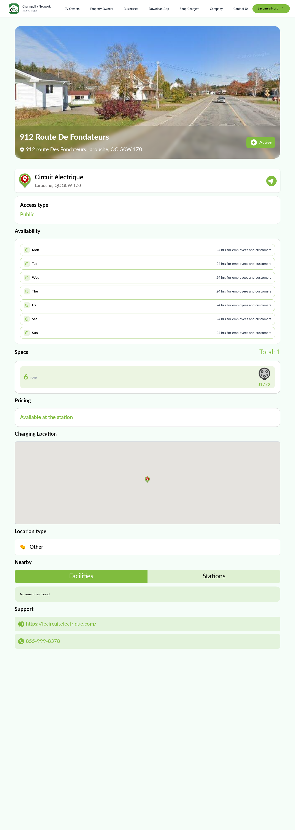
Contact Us (240, 9)
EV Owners (72, 9)
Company (216, 9)
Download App (159, 9)
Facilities (81, 576)
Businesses (131, 9)
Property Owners (101, 9)
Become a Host (268, 8)
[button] (147, 479)
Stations (214, 576)
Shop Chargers (189, 9)
